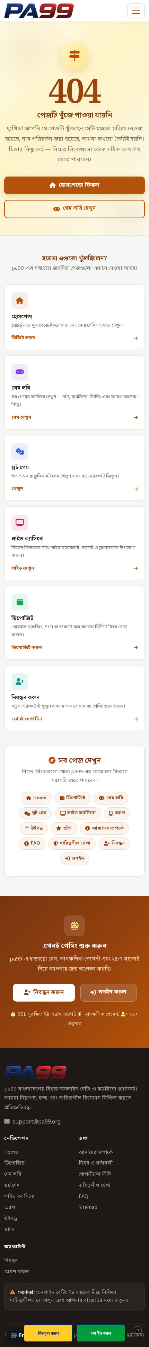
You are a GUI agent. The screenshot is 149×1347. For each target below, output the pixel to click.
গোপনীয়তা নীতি (95, 1174)
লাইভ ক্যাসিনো (81, 813)
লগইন (78, 859)
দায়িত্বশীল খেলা (75, 843)
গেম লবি (114, 798)
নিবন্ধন (118, 843)
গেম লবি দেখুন (79, 208)
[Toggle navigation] (136, 10)
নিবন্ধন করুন (48, 992)
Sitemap (88, 1208)
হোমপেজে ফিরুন (79, 185)
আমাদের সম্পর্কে (108, 828)
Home (39, 798)
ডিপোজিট (75, 798)
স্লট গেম (39, 813)
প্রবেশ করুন (16, 1272)
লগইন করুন (112, 992)
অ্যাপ (120, 813)
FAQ (35, 843)
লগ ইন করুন (101, 1333)
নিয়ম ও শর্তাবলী (96, 1163)
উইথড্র (37, 828)
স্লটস (67, 828)
